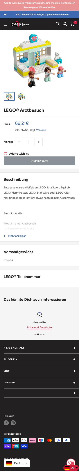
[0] (72, 24)
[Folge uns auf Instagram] (13, 422)
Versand (41, 130)
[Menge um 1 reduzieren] (19, 142)
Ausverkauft (39, 161)
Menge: (8, 141)
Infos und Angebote (39, 327)
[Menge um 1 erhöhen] (38, 142)
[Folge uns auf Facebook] (6, 422)
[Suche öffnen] (58, 24)
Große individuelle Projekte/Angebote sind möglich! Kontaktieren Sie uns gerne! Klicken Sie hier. (39, 5)
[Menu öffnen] (5, 24)
